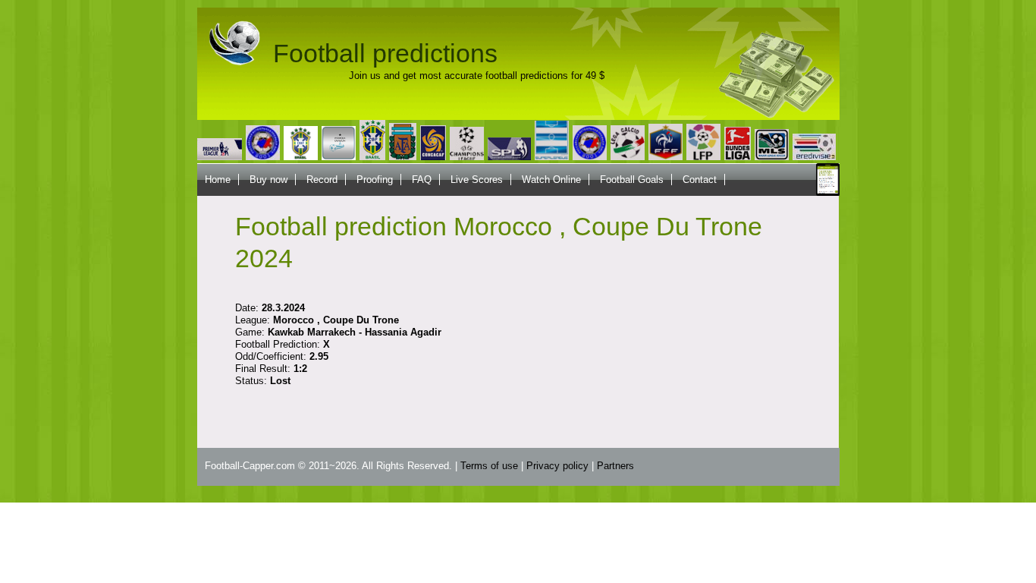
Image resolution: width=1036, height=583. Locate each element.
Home (218, 179)
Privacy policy (557, 465)
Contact (700, 179)
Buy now (268, 179)
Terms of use (489, 465)
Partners (615, 465)
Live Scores (477, 179)
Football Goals (632, 179)
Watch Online (551, 179)
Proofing (374, 179)
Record (321, 179)
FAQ (422, 179)
